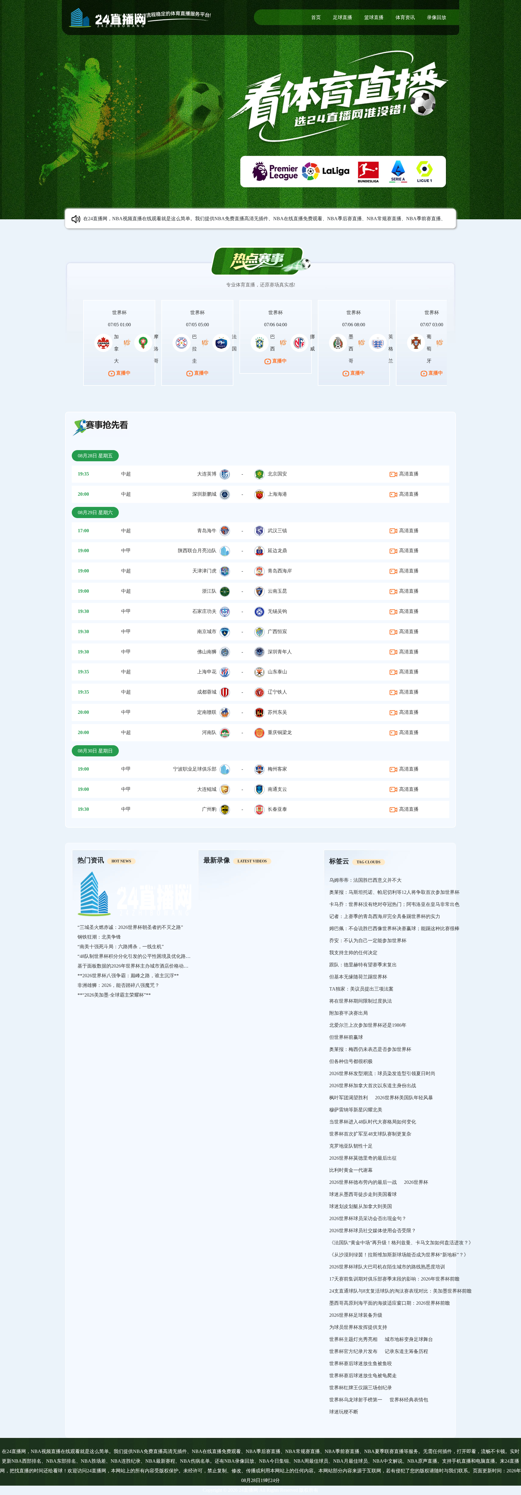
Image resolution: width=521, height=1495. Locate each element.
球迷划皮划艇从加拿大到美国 (360, 1206)
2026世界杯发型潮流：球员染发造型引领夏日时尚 (382, 1073)
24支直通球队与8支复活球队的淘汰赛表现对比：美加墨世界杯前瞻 (400, 1291)
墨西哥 (351, 348)
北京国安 (277, 473)
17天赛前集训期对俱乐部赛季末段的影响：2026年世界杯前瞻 (394, 1278)
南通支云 (277, 789)
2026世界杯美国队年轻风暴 (404, 1097)
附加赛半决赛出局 (348, 1013)
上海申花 (206, 671)
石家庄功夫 (204, 611)
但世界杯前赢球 (346, 1037)
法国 (234, 342)
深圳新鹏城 (204, 494)
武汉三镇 (277, 530)
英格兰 (390, 348)
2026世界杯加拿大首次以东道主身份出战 (372, 1085)
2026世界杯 (416, 1182)
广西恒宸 (277, 631)
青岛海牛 (206, 530)
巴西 (272, 342)
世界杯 (119, 312)
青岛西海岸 (280, 570)
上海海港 (277, 494)
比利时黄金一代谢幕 (351, 1170)
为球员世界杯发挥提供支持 (358, 1327)
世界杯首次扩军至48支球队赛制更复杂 (370, 1133)
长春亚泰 (277, 809)
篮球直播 (374, 17)
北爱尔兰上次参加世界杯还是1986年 (367, 1025)
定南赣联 (206, 712)
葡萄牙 (429, 348)
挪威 (312, 342)
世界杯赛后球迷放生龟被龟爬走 (363, 1375)
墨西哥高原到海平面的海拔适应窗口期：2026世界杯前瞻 (389, 1303)
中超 (126, 473)
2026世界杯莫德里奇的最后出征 (363, 1158)
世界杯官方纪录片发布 (353, 1351)
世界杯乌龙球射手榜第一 (355, 1399)
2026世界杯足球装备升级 (355, 1315)
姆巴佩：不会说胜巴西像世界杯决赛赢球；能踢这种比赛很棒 (394, 928)
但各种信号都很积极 (351, 1061)
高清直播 (408, 473)
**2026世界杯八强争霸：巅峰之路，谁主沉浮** (128, 975)
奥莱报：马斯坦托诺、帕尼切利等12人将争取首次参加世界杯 (394, 892)
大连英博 (206, 473)
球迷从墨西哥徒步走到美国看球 (363, 1194)
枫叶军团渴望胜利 (348, 1097)
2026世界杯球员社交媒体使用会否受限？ (372, 1230)
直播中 (123, 372)
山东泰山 (277, 671)
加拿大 (116, 348)
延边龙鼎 (277, 550)
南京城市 (206, 631)
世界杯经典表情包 (409, 1399)
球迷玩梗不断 (343, 1411)
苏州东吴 (277, 712)
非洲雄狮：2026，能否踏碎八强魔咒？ (118, 985)
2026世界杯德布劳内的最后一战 (363, 1182)
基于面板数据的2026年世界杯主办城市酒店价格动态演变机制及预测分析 (154, 965)
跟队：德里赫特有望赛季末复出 (363, 964)
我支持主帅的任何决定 (353, 952)
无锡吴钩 (277, 611)
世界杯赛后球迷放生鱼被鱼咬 (360, 1363)
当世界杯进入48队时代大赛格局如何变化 (372, 1121)
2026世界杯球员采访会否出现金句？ (367, 1218)
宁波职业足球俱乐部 (194, 769)
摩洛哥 (156, 348)
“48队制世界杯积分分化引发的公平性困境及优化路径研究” (139, 956)
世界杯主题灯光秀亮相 (353, 1339)
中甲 (126, 550)
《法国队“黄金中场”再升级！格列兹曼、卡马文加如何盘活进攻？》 (401, 1242)
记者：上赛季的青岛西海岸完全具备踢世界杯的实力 (384, 916)
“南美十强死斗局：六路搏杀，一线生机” (120, 946)
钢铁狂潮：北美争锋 (99, 936)
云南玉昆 (277, 591)
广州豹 (209, 809)
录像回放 (436, 17)
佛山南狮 (206, 651)
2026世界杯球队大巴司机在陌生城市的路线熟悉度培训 (387, 1266)
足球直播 (342, 17)
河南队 (209, 732)
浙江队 (209, 591)
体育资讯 (405, 17)
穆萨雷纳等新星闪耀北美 (355, 1109)
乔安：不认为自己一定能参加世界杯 (367, 940)
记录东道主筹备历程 (406, 1351)
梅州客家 (277, 769)
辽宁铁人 (277, 691)
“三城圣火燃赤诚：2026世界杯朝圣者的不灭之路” (130, 927)
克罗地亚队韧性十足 (351, 1146)
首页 (316, 17)
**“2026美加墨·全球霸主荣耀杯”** (114, 994)
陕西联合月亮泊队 (197, 550)
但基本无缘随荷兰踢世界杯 (358, 976)
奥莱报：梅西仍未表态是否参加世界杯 (370, 1049)
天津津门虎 (204, 570)
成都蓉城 (206, 691)
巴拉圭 (194, 348)
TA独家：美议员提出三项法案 (361, 988)
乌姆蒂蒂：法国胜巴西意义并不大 (365, 880)
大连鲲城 (206, 789)
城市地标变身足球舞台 (409, 1339)
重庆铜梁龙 (280, 732)
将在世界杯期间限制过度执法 (360, 1001)
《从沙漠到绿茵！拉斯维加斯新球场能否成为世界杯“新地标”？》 (399, 1254)
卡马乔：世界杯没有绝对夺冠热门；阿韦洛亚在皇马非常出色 (394, 904)
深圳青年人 (280, 651)
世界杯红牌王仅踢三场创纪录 (360, 1387)
